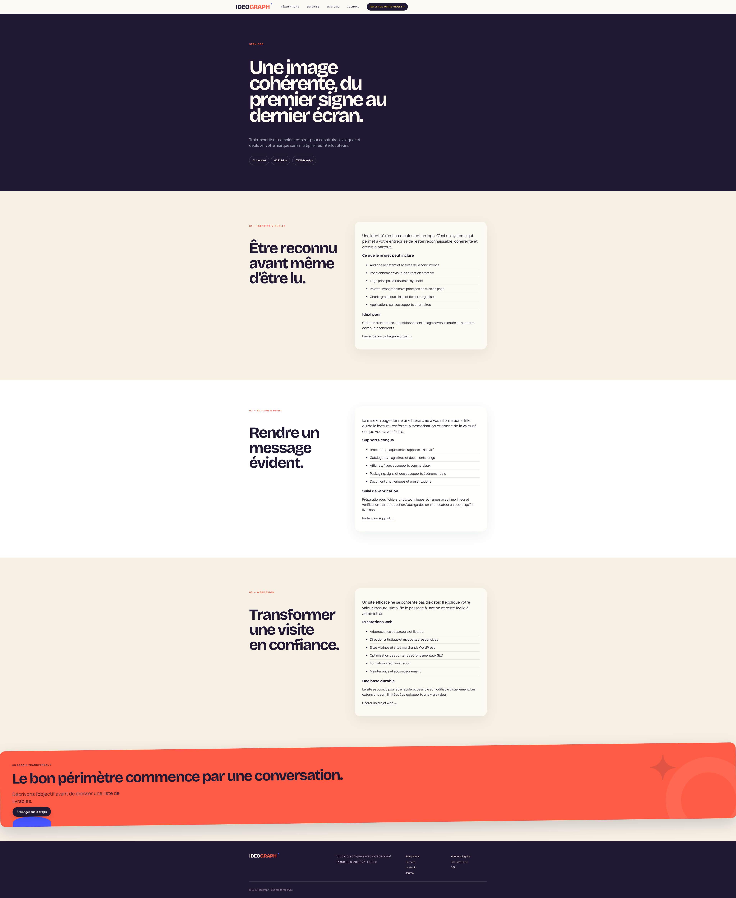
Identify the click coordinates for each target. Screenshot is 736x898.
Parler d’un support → (378, 518)
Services (410, 861)
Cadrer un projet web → (379, 703)
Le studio (411, 867)
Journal (410, 872)
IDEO (254, 7)
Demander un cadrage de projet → (387, 336)
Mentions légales (460, 856)
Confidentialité (459, 861)
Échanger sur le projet (32, 812)
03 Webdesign (304, 160)
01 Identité (259, 160)
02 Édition (280, 160)
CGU (453, 867)
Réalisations (413, 856)
